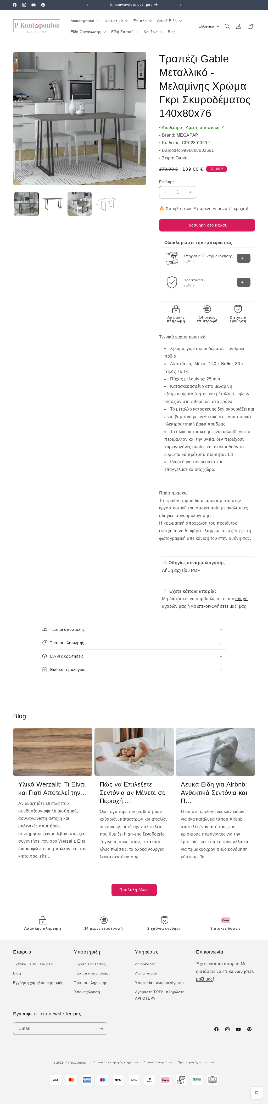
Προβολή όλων (134, 889)
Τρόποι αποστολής (91, 973)
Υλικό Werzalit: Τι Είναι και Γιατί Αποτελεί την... (52, 788)
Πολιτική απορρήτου (157, 1062)
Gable (182, 158)
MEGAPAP (187, 135)
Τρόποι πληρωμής (90, 983)
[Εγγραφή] (101, 1028)
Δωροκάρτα (145, 964)
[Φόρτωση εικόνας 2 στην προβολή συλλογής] (53, 204)
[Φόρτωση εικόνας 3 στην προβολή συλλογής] (80, 204)
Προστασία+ (194, 280)
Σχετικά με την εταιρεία (33, 964)
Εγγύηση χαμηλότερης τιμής (38, 983)
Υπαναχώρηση (87, 992)
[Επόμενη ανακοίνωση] (180, 5)
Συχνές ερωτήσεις (90, 964)
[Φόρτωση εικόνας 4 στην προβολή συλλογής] (106, 204)
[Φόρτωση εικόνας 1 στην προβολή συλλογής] (26, 204)
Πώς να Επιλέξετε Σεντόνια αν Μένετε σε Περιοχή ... (132, 792)
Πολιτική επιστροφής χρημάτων (115, 1062)
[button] (85, 20)
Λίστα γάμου (146, 973)
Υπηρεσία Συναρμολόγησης (208, 256)
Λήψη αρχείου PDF (181, 570)
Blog (17, 973)
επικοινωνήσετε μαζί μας (221, 606)
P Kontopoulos (75, 1062)
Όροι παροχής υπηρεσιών (196, 1062)
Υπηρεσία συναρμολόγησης (160, 983)
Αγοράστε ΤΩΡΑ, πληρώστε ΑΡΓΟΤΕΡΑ (159, 995)
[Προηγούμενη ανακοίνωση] (87, 5)
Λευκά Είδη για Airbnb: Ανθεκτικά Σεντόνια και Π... (214, 792)
